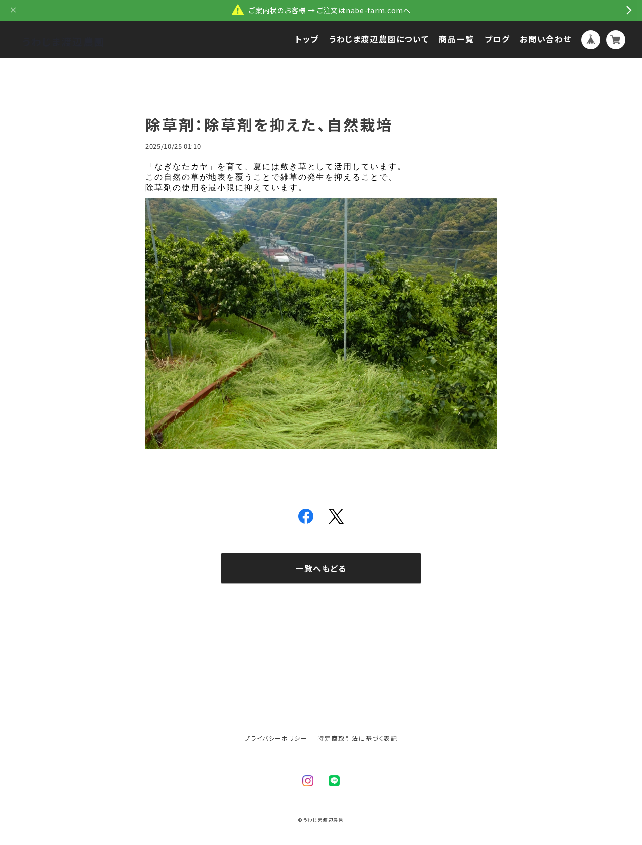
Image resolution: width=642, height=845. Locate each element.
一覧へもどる (321, 568)
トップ (307, 39)
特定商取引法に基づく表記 (357, 738)
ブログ (497, 39)
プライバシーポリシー (275, 738)
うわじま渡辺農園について (379, 39)
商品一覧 (456, 39)
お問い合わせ (546, 39)
